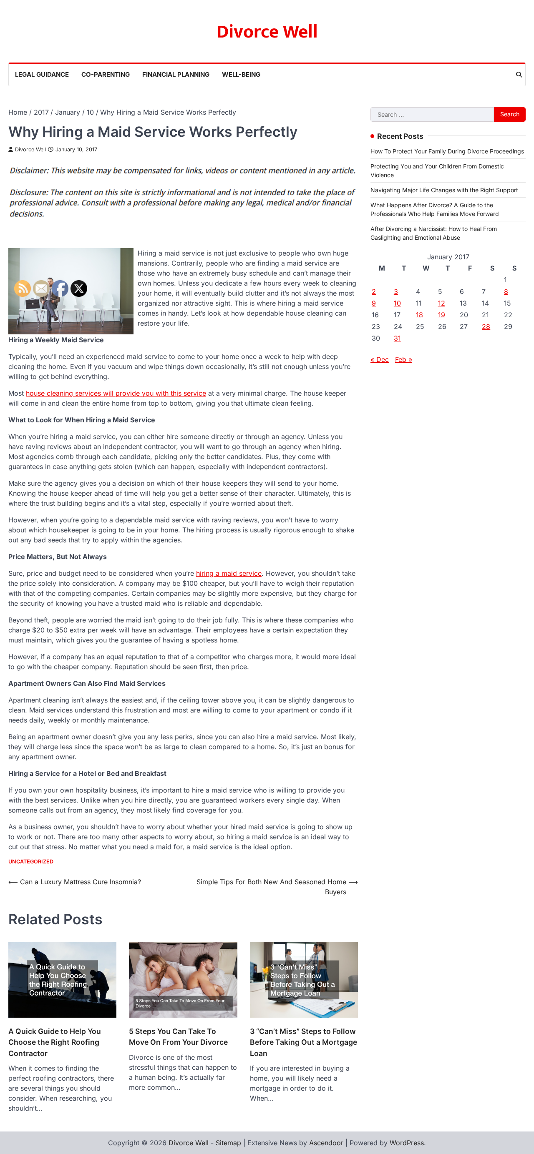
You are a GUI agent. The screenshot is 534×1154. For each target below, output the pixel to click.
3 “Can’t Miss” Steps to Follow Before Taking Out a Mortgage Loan (303, 1042)
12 (441, 303)
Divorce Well (267, 32)
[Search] (519, 74)
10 (397, 303)
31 (397, 338)
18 (419, 315)
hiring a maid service (229, 573)
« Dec (379, 359)
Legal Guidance (42, 74)
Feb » (403, 359)
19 (441, 315)
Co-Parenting (105, 74)
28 (486, 326)
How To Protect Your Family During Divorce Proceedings (447, 151)
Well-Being (241, 74)
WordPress (407, 1143)
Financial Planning (175, 74)
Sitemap (228, 1143)
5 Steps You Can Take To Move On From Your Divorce (178, 1036)
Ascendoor (326, 1143)
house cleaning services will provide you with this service (116, 393)
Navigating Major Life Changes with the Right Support (444, 189)
